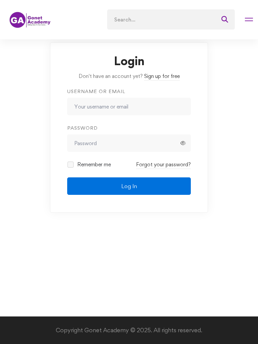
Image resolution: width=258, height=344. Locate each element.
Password (82, 128)
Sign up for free (162, 76)
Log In (129, 186)
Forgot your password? (163, 164)
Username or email (96, 91)
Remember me (93, 164)
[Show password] (183, 143)
